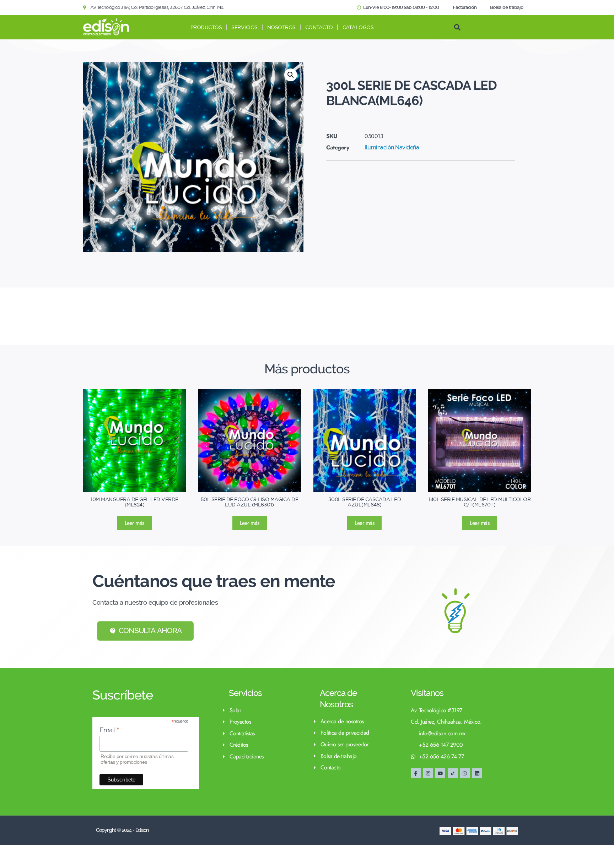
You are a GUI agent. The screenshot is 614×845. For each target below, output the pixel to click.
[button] (457, 27)
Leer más (134, 523)
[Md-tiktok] (453, 773)
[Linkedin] (477, 773)
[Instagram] (428, 773)
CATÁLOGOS (358, 27)
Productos (206, 27)
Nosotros (281, 27)
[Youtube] (440, 773)
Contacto (319, 27)
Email (109, 730)
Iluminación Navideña (392, 147)
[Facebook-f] (416, 773)
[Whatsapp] (465, 773)
